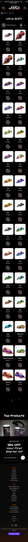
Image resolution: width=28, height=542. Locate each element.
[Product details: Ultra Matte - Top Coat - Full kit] (21, 432)
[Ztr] (20, 108)
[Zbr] (20, 35)
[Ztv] (7, 35)
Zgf (20, 140)
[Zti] (7, 229)
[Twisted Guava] (7, 350)
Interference (14, 478)
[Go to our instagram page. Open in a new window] (15, 525)
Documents (14, 497)
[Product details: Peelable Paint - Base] (8, 431)
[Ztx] (7, 83)
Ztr (20, 115)
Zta (20, 261)
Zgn (8, 310)
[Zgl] (20, 302)
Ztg (20, 237)
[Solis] (20, 375)
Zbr (20, 42)
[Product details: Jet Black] (20, 425)
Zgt (20, 285)
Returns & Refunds (14, 508)
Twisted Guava (8, 358)
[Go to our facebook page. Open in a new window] (12, 525)
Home (4, 13)
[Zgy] (7, 277)
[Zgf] (20, 132)
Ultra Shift (14, 477)
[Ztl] (7, 132)
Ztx (8, 91)
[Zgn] (7, 302)
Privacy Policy (14, 510)
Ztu (20, 91)
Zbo (8, 67)
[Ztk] (7, 205)
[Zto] (7, 180)
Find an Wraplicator (14, 488)
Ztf (8, 261)
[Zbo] (7, 59)
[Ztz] (20, 59)
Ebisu (20, 358)
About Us (14, 499)
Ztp (8, 164)
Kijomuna (20, 334)
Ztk (8, 212)
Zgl (20, 310)
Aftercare (14, 490)
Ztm (20, 188)
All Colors (14, 471)
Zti (8, 237)
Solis (20, 382)
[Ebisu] (20, 350)
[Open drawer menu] (3, 8)
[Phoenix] (7, 375)
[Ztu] (20, 83)
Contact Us (14, 500)
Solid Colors (14, 475)
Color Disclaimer (14, 506)
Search (14, 516)
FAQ (14, 492)
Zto (8, 188)
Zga (8, 334)
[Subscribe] (23, 458)
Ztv (8, 42)
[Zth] (20, 205)
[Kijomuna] (20, 326)
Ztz (20, 67)
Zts (8, 115)
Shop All (14, 470)
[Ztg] (20, 229)
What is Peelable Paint (14, 486)
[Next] (19, 399)
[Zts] (7, 108)
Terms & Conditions (14, 512)
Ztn (20, 164)
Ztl (8, 140)
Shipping (14, 495)
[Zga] (7, 326)
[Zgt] (20, 277)
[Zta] (20, 253)
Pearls (14, 473)
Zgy (8, 285)
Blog (14, 493)
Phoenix (8, 382)
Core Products (14, 480)
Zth (20, 212)
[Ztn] (20, 156)
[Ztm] (20, 180)
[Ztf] (7, 253)
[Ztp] (7, 156)
